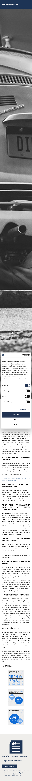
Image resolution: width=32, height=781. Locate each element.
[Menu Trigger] (27, 3)
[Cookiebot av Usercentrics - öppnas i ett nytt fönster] (22, 355)
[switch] (27, 391)
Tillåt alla (16, 414)
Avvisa (16, 425)
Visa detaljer (22, 409)
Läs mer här (17, 775)
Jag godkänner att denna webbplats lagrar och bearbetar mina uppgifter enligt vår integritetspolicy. (16, 773)
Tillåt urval (16, 419)
